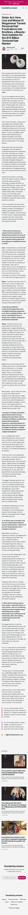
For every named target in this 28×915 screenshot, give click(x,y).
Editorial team (11, 47)
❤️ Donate (23, 899)
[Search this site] (23, 8)
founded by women (9, 8)
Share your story (13, 899)
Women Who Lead (6, 14)
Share (22, 48)
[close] (26, 2)
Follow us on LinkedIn (17, 902)
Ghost (17, 908)
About (7, 902)
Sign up (4, 899)
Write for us (14, 904)
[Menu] (25, 8)
